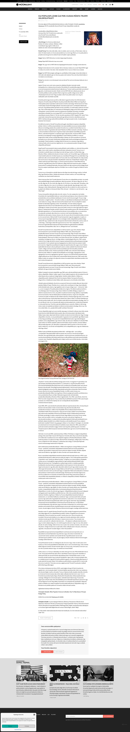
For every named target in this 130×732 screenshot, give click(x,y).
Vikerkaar (20, 28)
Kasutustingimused (18, 729)
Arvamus (30, 9)
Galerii (86, 9)
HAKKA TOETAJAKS (59, 651)
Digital (124, 724)
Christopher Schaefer (23, 36)
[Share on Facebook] (85, 618)
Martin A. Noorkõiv (20, 696)
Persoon (37, 9)
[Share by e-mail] (83, 618)
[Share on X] (87, 618)
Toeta (99, 4)
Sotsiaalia (44, 9)
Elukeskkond (66, 9)
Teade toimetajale (45, 618)
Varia (81, 9)
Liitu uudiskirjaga (108, 716)
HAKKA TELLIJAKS (23, 41)
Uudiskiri (95, 4)
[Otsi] (103, 4)
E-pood (81, 4)
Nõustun (10, 726)
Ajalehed (100, 9)
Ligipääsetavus (75, 4)
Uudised (93, 9)
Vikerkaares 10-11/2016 (57, 597)
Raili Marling (86, 696)
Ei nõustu (27, 726)
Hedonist (74, 9)
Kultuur (52, 9)
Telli (85, 4)
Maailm (20, 26)
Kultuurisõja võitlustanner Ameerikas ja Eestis (98, 684)
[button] (34, 714)
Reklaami (90, 4)
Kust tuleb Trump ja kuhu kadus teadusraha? (30, 684)
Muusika (58, 9)
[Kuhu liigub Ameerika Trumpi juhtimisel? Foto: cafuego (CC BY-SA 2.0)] (63, 376)
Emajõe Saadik (53, 697)
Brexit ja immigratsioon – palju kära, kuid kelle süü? (64, 684)
